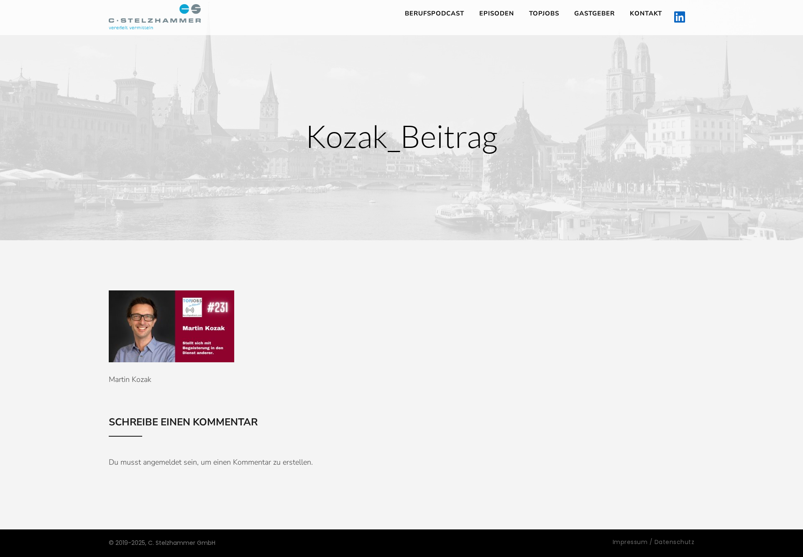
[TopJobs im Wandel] (155, 16)
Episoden (496, 13)
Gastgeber (594, 13)
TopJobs (544, 13)
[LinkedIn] (680, 17)
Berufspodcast (434, 13)
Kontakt (646, 13)
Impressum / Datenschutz (654, 542)
